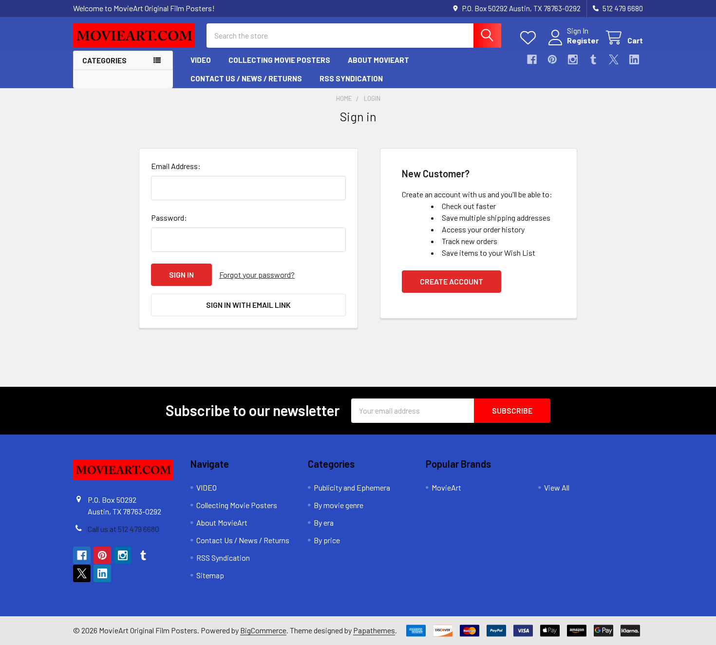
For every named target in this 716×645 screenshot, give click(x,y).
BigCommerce (263, 630)
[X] (613, 59)
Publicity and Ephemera (352, 487)
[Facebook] (532, 59)
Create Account (451, 281)
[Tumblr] (593, 59)
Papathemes (374, 630)
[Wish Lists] (530, 37)
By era (324, 522)
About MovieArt (378, 60)
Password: (169, 217)
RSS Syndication (351, 78)
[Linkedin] (634, 59)
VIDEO (200, 60)
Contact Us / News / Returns (246, 78)
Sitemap (210, 575)
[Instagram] (573, 59)
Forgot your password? (257, 274)
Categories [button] (104, 60)
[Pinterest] (552, 59)
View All (556, 487)
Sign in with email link (248, 304)
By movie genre (338, 505)
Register (583, 40)
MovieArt (446, 487)
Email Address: (176, 166)
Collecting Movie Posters (279, 60)
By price (327, 540)
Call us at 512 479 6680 (123, 528)
